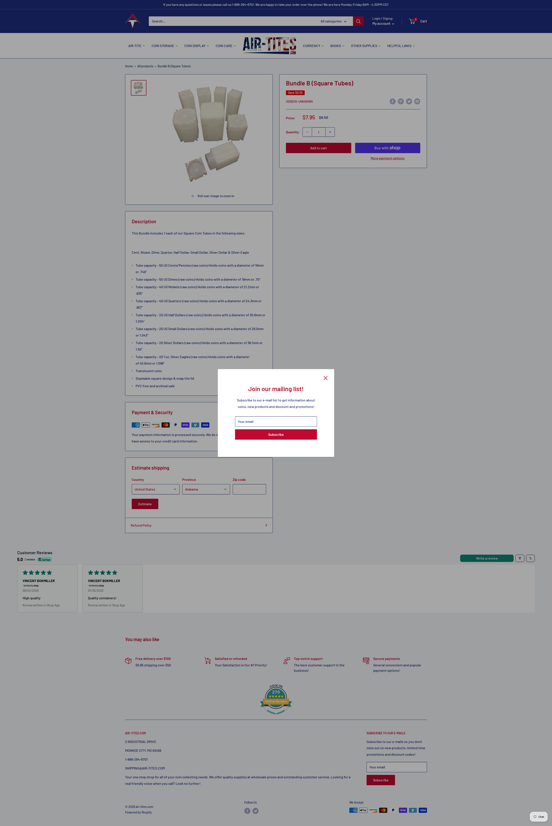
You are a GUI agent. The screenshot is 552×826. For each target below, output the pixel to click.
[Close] (325, 377)
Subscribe (276, 434)
